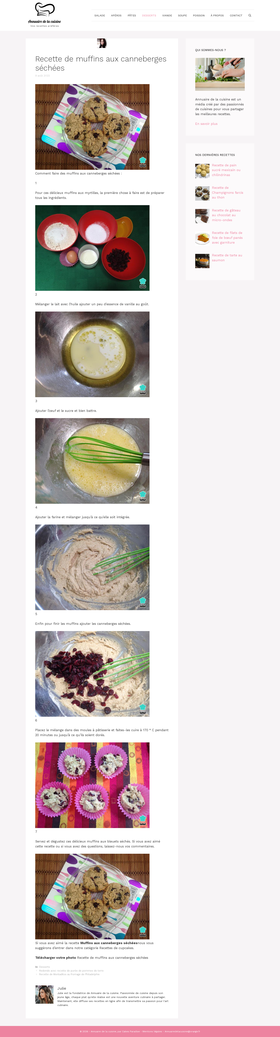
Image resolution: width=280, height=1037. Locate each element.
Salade (99, 15)
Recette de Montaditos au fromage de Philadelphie (69, 974)
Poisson (199, 15)
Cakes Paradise (131, 1031)
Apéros (116, 15)
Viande (167, 15)
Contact (236, 15)
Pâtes (132, 15)
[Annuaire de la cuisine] (45, 15)
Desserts (149, 15)
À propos (217, 15)
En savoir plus (206, 124)
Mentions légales (152, 1031)
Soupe (182, 15)
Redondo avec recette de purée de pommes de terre (71, 970)
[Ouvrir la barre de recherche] (250, 15)
